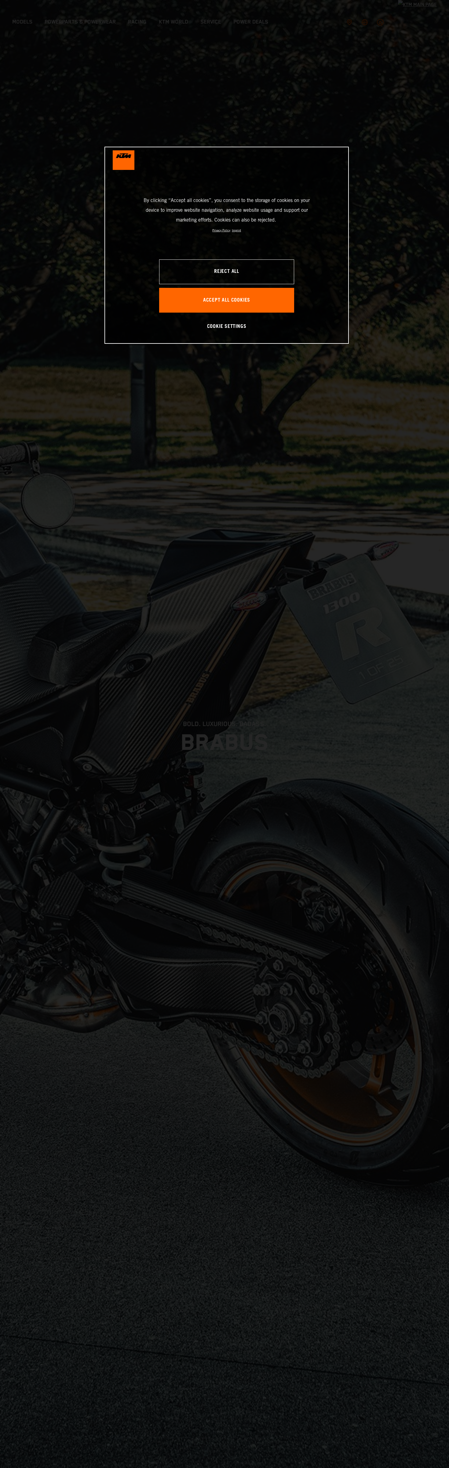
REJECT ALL (226, 272)
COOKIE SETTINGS (226, 327)
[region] (226, 245)
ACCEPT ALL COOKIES (226, 300)
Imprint (236, 230)
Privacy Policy (221, 230)
